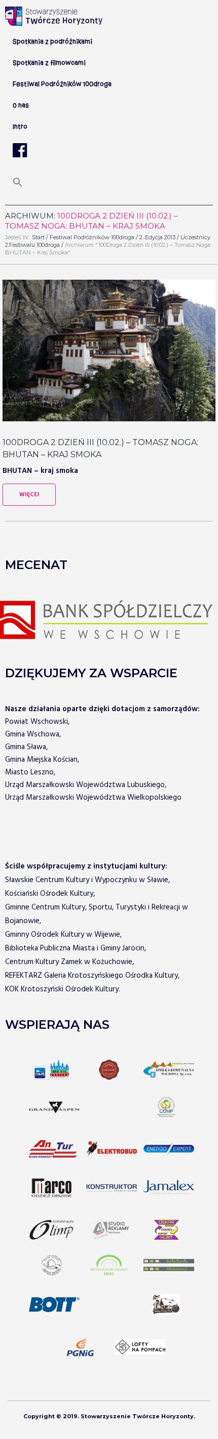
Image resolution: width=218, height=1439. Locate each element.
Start (38, 237)
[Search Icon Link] (18, 186)
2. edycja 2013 (157, 237)
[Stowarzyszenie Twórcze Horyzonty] (53, 16)
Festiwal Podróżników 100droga (92, 237)
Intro (20, 127)
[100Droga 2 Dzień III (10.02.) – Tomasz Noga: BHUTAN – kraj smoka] (109, 350)
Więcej (29, 494)
